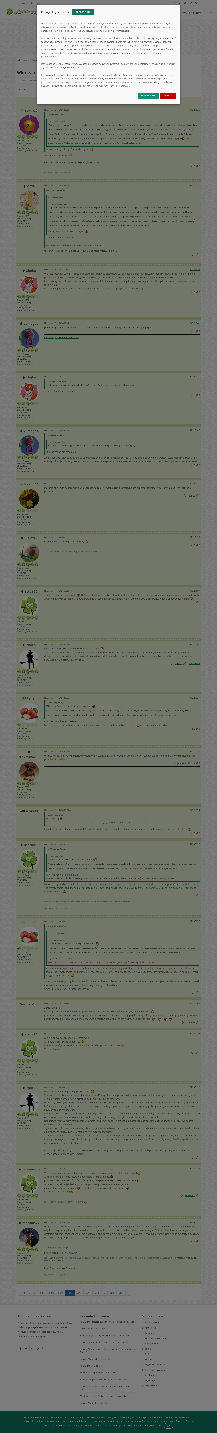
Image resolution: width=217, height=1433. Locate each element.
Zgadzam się (83, 12)
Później (168, 96)
